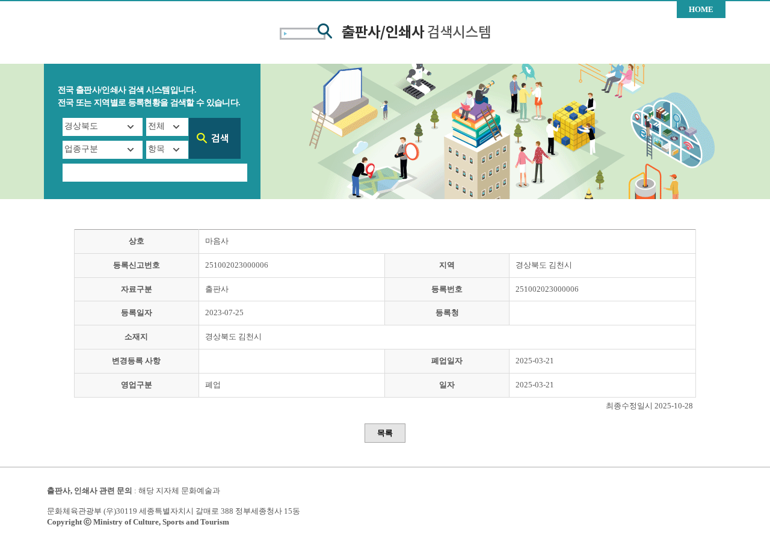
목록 (385, 432)
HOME (701, 9)
